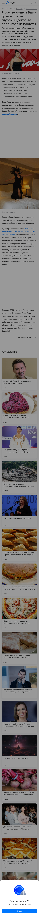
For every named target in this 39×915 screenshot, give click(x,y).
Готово (19, 911)
